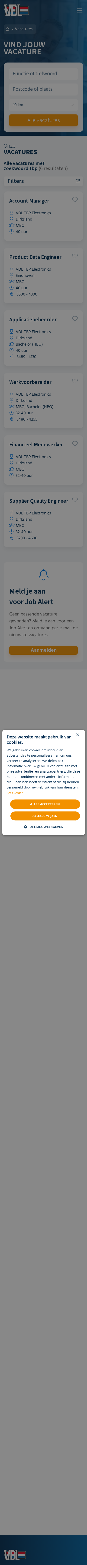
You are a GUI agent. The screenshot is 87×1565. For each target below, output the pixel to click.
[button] (43, 827)
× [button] (77, 735)
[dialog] (43, 782)
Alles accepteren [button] (45, 804)
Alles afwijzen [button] (45, 816)
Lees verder (15, 793)
